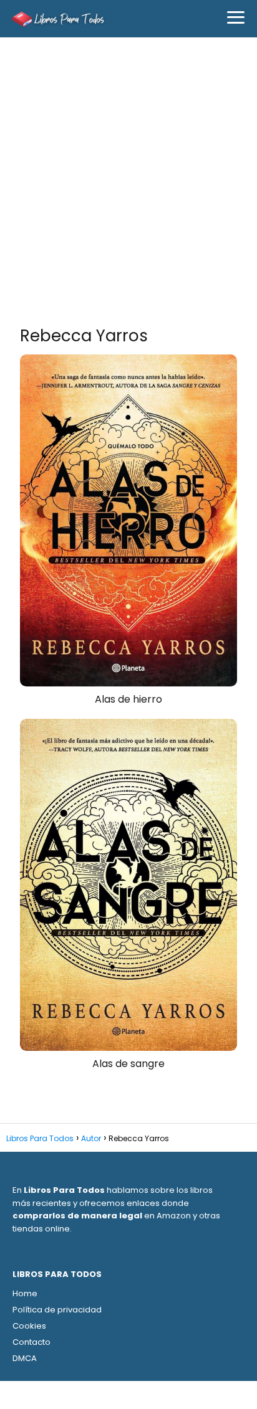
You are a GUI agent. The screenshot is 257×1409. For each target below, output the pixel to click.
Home (24, 1293)
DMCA (24, 1358)
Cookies (29, 1326)
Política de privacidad (57, 1310)
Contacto (31, 1342)
